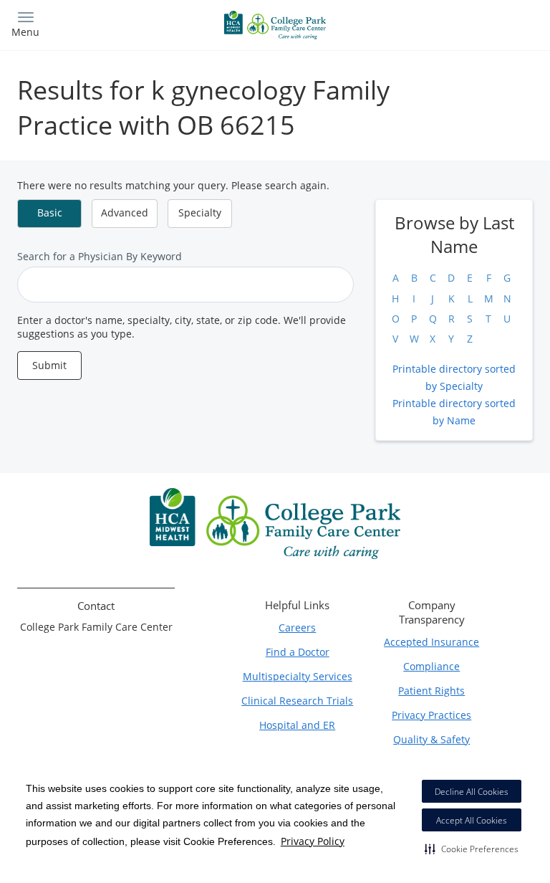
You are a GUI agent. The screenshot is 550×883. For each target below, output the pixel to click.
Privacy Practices (431, 715)
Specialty (199, 212)
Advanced (124, 212)
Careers (297, 627)
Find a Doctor (297, 652)
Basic (49, 212)
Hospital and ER (297, 725)
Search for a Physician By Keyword (99, 256)
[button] (471, 848)
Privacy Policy (312, 841)
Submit (49, 365)
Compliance (431, 666)
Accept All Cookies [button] (471, 820)
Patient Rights (431, 690)
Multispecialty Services (297, 676)
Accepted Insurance (431, 642)
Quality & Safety (431, 739)
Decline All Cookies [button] (471, 792)
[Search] (473, 23)
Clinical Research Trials (297, 700)
